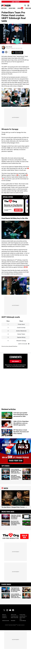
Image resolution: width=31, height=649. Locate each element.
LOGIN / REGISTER (15, 2)
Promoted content (14, 616)
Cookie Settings (23, 620)
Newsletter (13, 620)
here (23, 366)
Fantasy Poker (12, 8)
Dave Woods (9, 46)
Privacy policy (22, 614)
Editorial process (5, 620)
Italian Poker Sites (14, 617)
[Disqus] (15, 387)
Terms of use (13, 614)
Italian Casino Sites (22, 618)
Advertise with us (23, 616)
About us (4, 614)
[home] (5, 5)
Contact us (4, 617)
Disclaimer (4, 616)
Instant (20, 8)
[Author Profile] (3, 47)
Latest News (3, 8)
